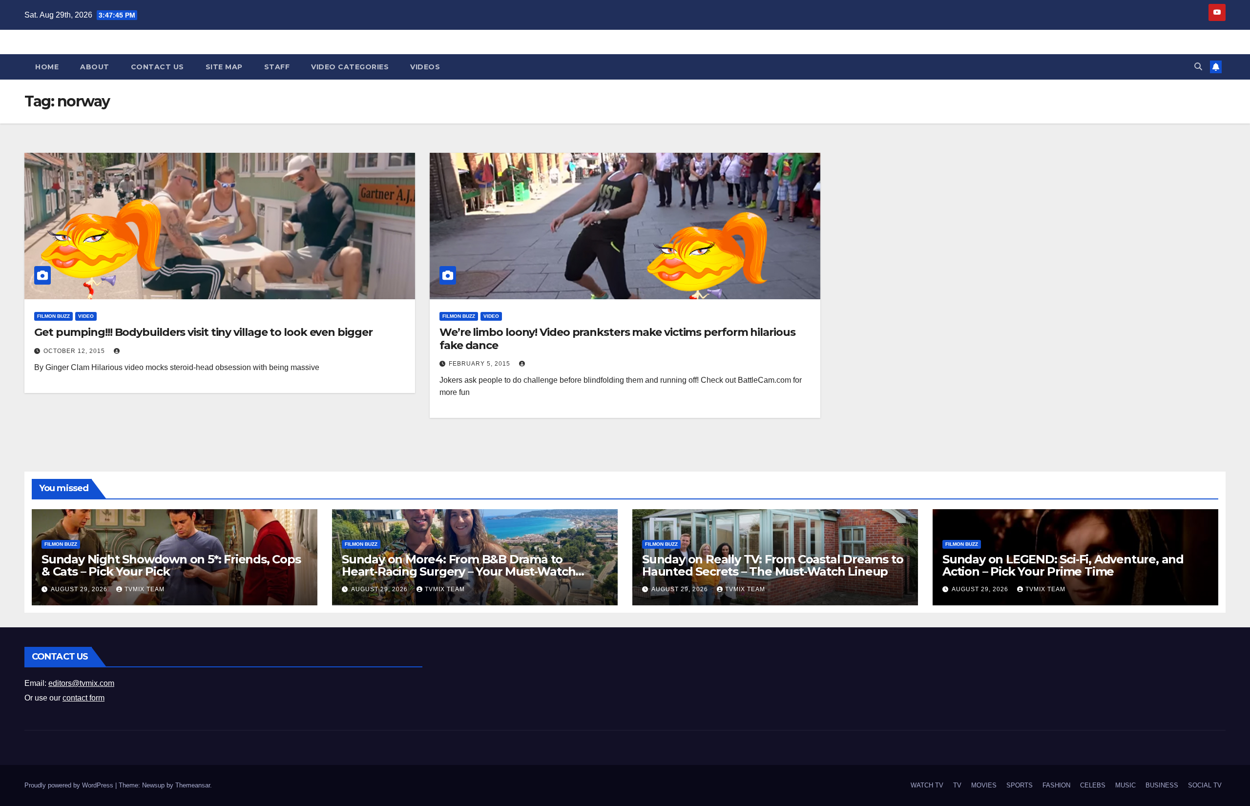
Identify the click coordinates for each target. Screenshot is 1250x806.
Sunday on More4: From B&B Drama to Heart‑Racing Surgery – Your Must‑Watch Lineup (458, 571)
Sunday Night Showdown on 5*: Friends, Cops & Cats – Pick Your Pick (171, 565)
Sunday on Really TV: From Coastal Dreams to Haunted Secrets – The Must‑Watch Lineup (772, 565)
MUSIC (1125, 785)
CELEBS (1092, 785)
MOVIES (984, 785)
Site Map (224, 66)
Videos (425, 66)
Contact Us (157, 66)
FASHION (1056, 785)
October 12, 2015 (75, 351)
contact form (83, 698)
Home (47, 66)
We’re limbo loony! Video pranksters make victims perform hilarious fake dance (617, 338)
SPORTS (1019, 785)
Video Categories (350, 66)
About (94, 66)
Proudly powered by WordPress (69, 785)
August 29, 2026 (80, 589)
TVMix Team (145, 589)
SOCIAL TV (1205, 785)
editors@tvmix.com (81, 683)
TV (957, 785)
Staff (277, 66)
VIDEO (86, 316)
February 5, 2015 (480, 363)
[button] (1198, 66)
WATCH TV (927, 785)
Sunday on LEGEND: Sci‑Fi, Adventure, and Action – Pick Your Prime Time (1063, 565)
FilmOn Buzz (53, 316)
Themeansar (192, 785)
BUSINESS (1162, 785)
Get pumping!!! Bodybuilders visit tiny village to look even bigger (203, 332)
